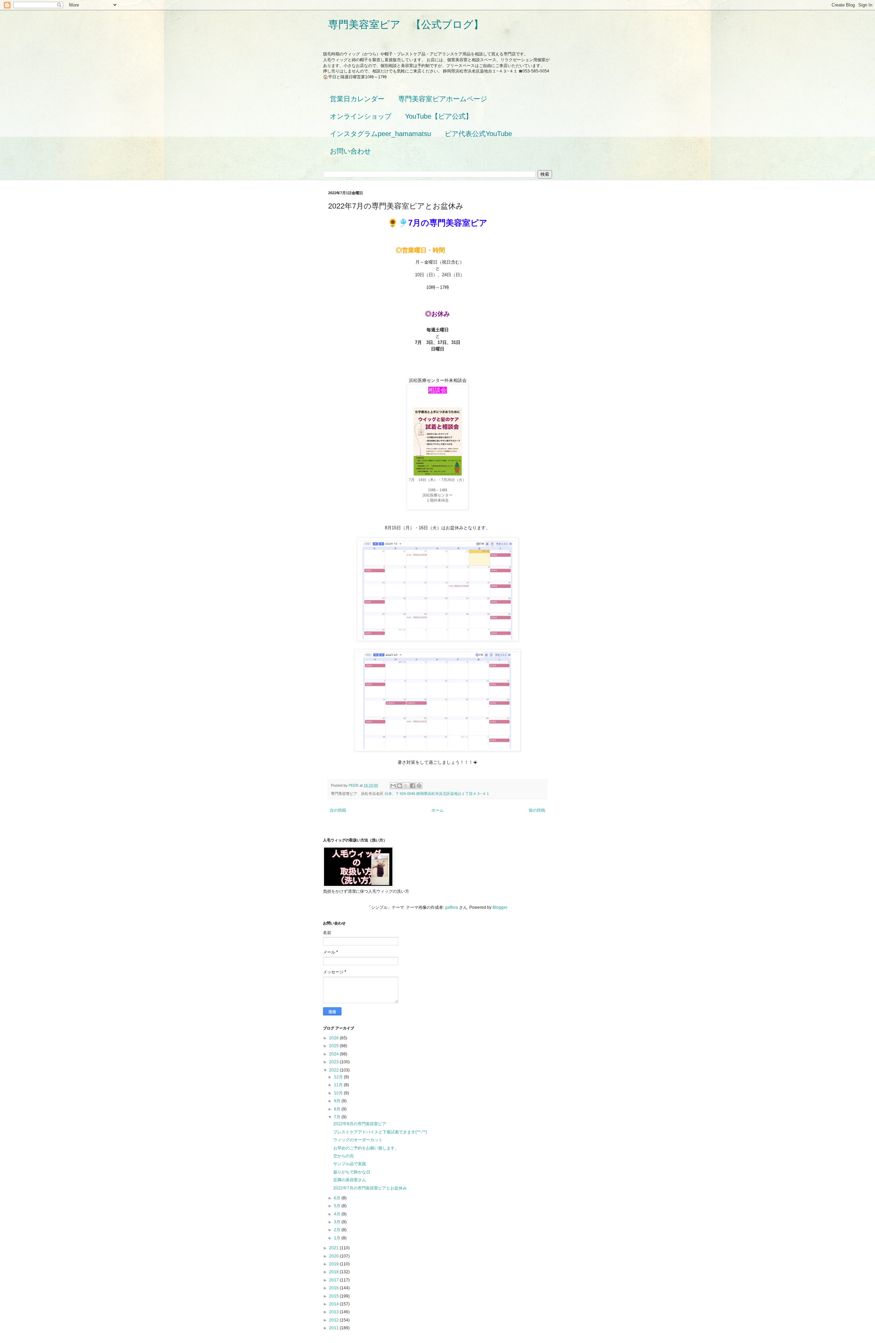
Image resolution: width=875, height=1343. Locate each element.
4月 (337, 1214)
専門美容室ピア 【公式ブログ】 (406, 24)
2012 (334, 1320)
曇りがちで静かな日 (351, 1172)
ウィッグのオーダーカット (357, 1140)
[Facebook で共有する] (412, 785)
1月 (337, 1238)
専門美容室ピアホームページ (442, 99)
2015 (334, 1296)
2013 (334, 1311)
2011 (334, 1328)
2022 (334, 1070)
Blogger (500, 907)
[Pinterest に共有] (419, 785)
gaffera (451, 907)
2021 (334, 1248)
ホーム (437, 810)
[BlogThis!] (399, 785)
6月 (337, 1198)
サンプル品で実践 (349, 1163)
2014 (334, 1304)
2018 (334, 1271)
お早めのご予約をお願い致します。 (366, 1148)
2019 (334, 1264)
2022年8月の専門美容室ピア (359, 1123)
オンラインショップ (360, 116)
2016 (334, 1288)
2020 (334, 1256)
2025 (334, 1045)
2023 (334, 1062)
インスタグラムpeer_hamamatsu (380, 133)
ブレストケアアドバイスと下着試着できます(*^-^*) (380, 1132)
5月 (337, 1206)
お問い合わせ (350, 151)
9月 (337, 1101)
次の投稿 (338, 810)
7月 (337, 1117)
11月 (339, 1084)
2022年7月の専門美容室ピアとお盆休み (370, 1188)
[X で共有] (406, 785)
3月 (337, 1222)
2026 (334, 1038)
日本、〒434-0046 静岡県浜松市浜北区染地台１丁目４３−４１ (437, 794)
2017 (334, 1280)
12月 (339, 1077)
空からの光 (343, 1156)
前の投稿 (537, 810)
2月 (337, 1229)
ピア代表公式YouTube (478, 133)
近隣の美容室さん (349, 1180)
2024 (334, 1054)
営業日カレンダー (357, 99)
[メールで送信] (393, 785)
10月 (339, 1093)
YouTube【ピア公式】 (438, 116)
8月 (337, 1109)
